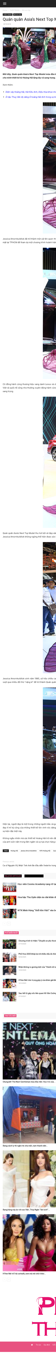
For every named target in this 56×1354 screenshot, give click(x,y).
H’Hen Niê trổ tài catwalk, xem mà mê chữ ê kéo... (24, 1274)
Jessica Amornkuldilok (29, 851)
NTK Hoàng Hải (45, 851)
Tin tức (38, 1345)
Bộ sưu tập (26, 10)
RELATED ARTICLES (13, 876)
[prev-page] (4, 923)
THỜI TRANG (15, 10)
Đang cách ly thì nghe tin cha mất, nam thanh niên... (25, 1146)
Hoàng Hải (14, 851)
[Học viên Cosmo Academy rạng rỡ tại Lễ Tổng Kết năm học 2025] (9, 887)
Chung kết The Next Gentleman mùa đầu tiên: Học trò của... (29, 1082)
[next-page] (8, 923)
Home (5, 10)
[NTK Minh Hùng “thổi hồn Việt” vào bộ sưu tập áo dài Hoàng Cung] (9, 913)
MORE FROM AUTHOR (34, 876)
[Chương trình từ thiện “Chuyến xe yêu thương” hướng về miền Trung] (9, 944)
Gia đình (47, 1345)
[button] (4, 3)
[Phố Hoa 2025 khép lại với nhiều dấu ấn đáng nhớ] (9, 957)
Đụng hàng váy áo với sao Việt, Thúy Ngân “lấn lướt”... (26, 1210)
